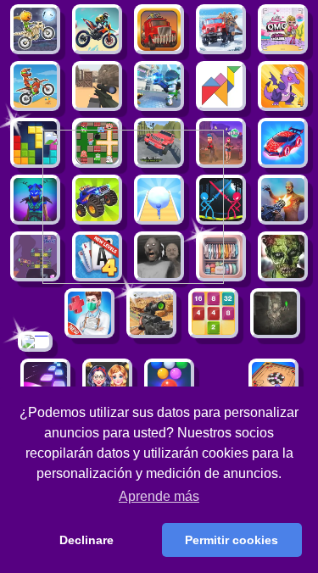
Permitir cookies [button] (231, 540)
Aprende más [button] (159, 496)
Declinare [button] (86, 540)
